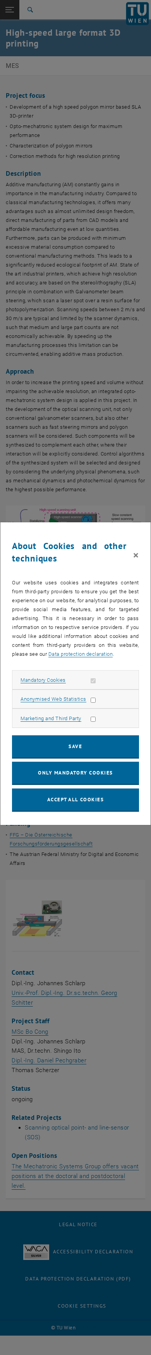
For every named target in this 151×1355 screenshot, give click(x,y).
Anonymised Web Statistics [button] (53, 699)
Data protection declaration (80, 654)
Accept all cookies (75, 799)
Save (75, 746)
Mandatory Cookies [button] (43, 680)
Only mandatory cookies (75, 772)
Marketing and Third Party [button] (51, 718)
